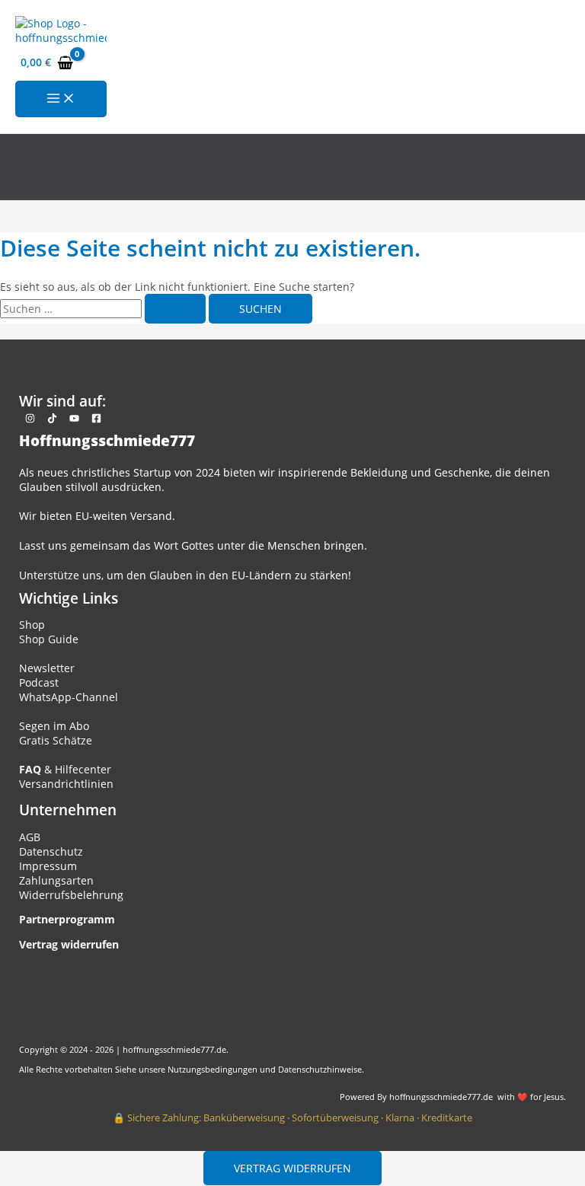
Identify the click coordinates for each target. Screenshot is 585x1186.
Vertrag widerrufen (292, 1168)
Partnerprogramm (67, 919)
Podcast (39, 682)
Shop (32, 624)
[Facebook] (96, 419)
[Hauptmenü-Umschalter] (61, 99)
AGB (29, 837)
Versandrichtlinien (66, 783)
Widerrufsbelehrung (71, 895)
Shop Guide (48, 639)
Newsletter (47, 668)
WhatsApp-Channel (68, 697)
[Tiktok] (52, 419)
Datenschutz (51, 851)
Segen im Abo (54, 726)
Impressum (48, 866)
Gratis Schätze (55, 740)
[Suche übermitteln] (175, 309)
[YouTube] (74, 419)
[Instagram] (30, 419)
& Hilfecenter (65, 769)
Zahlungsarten (56, 880)
